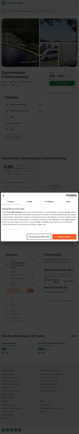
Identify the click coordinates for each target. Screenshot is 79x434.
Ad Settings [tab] (49, 201)
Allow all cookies (64, 237)
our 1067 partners (15, 212)
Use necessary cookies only (39, 237)
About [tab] (68, 201)
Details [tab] (29, 201)
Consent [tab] (10, 201)
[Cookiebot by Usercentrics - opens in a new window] (68, 195)
